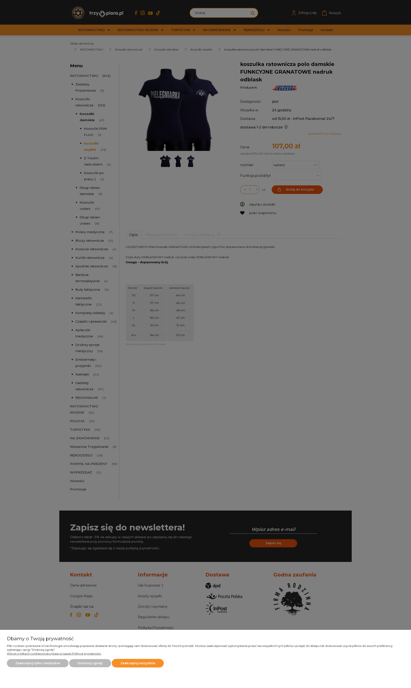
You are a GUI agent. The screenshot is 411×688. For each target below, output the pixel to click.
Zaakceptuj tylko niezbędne (37, 663)
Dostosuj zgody (90, 663)
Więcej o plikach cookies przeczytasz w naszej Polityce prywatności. (54, 653)
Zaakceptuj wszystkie (138, 663)
